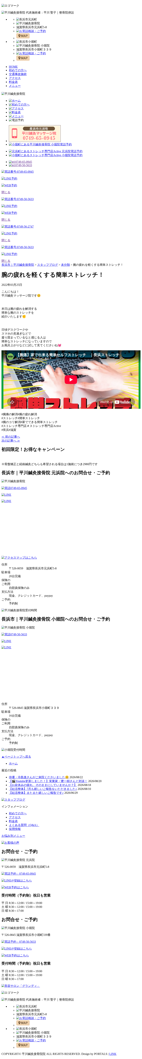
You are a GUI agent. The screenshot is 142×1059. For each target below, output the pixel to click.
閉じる (5, 192)
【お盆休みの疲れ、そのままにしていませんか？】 (43, 785)
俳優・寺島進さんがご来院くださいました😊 (39, 777)
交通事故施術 (18, 74)
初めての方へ (18, 70)
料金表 (13, 81)
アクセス (15, 78)
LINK (112, 1053)
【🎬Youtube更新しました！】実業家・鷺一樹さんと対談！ (48, 781)
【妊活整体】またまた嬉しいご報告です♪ (36, 792)
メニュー (15, 85)
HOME (13, 66)
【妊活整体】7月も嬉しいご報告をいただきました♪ (43, 788)
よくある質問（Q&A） (24, 825)
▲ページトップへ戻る (16, 756)
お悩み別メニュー (13, 835)
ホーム (13, 763)
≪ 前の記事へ (10, 436)
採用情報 (15, 829)
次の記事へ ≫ (10, 440)
